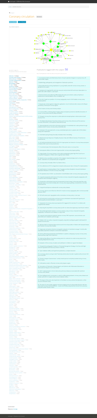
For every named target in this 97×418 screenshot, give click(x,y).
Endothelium (12, 164)
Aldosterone (12, 387)
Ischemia (11, 147)
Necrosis (11, 250)
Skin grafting (12, 83)
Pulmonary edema (13, 223)
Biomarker (11, 114)
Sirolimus (11, 207)
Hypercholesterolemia (14, 298)
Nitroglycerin (12, 247)
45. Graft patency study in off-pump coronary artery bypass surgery (54, 263)
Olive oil (11, 243)
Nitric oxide (12, 137)
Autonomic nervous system (16, 372)
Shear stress (12, 213)
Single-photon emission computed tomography (20, 208)
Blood (10, 176)
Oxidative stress (13, 134)
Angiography (12, 102)
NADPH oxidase (13, 253)
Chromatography (13, 350)
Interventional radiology (15, 281)
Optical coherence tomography (16, 135)
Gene (10, 158)
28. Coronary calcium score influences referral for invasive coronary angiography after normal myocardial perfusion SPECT (63, 191)
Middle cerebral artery (14, 262)
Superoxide (12, 201)
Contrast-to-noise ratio (14, 341)
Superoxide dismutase (14, 199)
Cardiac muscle (12, 362)
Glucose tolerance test (14, 310)
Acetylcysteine (12, 392)
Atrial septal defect (13, 177)
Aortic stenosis (12, 179)
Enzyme (11, 162)
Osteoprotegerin (13, 238)
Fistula (10, 316)
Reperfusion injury (13, 216)
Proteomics (12, 226)
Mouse (10, 259)
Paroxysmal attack (13, 231)
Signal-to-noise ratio (14, 211)
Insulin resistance (13, 283)
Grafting (11, 304)
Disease (11, 110)
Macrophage (12, 272)
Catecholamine (12, 355)
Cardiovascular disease (14, 356)
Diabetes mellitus (13, 334)
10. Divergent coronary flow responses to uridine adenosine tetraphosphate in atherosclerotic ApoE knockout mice (62, 117)
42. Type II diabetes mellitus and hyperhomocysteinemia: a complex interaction (56, 250)
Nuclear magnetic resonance (16, 246)
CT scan (11, 85)
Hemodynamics (13, 107)
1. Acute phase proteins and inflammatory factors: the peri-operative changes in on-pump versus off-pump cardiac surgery (62, 78)
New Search (39, 16)
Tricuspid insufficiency (14, 192)
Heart (10, 156)
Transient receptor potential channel (18, 195)
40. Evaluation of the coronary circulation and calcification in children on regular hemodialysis (60, 243)
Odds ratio (11, 105)
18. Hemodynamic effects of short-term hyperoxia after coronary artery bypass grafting (59, 150)
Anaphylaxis (12, 381)
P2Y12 (10, 235)
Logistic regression (13, 97)
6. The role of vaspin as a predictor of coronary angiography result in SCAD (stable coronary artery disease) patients (61, 100)
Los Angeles (12, 146)
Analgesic (11, 384)
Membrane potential (14, 141)
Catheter (11, 353)
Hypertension (12, 153)
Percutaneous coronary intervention (18, 132)
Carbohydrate (12, 363)
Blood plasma (12, 174)
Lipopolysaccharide (14, 275)
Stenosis (11, 82)
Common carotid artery (15, 346)
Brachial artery (12, 173)
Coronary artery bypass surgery (16, 340)
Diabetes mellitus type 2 (15, 332)
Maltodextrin (12, 271)
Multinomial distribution (15, 258)
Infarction (11, 76)
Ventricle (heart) (13, 89)
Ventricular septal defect (15, 184)
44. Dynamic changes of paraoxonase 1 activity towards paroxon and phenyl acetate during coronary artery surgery (62, 259)
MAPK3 (11, 274)
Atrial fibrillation (13, 92)
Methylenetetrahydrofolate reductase (18, 265)
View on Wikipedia (21, 22)
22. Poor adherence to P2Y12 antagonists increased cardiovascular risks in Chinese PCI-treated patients (62, 166)
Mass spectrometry (13, 269)
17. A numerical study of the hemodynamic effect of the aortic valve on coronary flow (58, 147)
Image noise (12, 289)
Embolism (11, 325)
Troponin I (11, 123)
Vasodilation (12, 186)
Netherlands (12, 249)
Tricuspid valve (12, 190)
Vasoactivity (12, 122)
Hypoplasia (12, 290)
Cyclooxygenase (13, 165)
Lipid (10, 277)
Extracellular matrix (14, 319)
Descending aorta (13, 335)
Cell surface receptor (14, 170)
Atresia (10, 374)
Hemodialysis (12, 302)
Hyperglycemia (12, 296)
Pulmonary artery (13, 225)
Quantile (11, 219)
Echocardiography (13, 88)
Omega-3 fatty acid (13, 241)
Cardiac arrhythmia (13, 113)
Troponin (11, 189)
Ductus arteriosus (13, 329)
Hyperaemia (12, 155)
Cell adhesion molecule (14, 352)
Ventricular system (13, 120)
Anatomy (11, 119)
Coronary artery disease (15, 77)
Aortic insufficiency (13, 380)
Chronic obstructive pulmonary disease (18, 349)
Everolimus (12, 320)
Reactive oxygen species (15, 217)
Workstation (12, 183)
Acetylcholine (12, 393)
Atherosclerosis (13, 79)
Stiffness (11, 126)
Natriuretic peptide (13, 252)
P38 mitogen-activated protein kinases (18, 234)
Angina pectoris (13, 180)
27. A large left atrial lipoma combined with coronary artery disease (54, 187)
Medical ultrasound (14, 143)
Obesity (11, 244)
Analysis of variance (14, 383)
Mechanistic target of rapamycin (17, 267)
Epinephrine (12, 322)
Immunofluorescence (14, 287)
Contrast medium (13, 343)
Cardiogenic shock (13, 359)
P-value (11, 237)
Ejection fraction (13, 328)
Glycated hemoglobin (14, 308)
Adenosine (11, 390)
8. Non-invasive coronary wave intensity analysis (49, 108)
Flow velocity (12, 159)
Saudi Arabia (12, 214)
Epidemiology (12, 323)
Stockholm (11, 204)
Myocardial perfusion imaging (16, 256)
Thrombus (11, 196)
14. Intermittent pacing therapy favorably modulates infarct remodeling (55, 134)
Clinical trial (12, 347)
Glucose (11, 311)
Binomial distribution (14, 371)
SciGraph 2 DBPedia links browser (19, 1)
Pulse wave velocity (14, 220)
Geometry (11, 313)
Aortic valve (12, 94)
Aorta (10, 101)
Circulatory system (13, 111)
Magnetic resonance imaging (16, 144)
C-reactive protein (13, 366)
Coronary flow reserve (14, 338)
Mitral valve (12, 138)
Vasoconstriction (13, 95)
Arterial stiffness (13, 378)
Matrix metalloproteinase (15, 268)
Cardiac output (12, 360)
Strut (10, 202)
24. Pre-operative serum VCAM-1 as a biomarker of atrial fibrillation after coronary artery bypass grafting (63, 173)
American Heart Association (16, 182)
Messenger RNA (13, 140)
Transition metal (13, 193)
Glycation (11, 307)
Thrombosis (12, 125)
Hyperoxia (11, 295)
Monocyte (11, 261)
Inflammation (12, 286)
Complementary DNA (14, 344)
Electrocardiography (14, 108)
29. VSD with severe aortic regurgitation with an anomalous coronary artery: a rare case (59, 195)
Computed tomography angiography (18, 99)
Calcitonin (11, 365)
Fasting (11, 161)
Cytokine (11, 337)
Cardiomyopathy (13, 357)
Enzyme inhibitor (13, 98)
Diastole (11, 331)
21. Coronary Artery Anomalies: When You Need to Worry (51, 162)
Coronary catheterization (15, 80)
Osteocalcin (12, 240)
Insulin (10, 284)
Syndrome (11, 86)
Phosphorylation (13, 131)
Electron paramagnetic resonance (17, 326)
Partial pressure (13, 229)
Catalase (11, 171)
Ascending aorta (13, 377)
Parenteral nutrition (14, 232)
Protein (11, 129)
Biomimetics (12, 369)
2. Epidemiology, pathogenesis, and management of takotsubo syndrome (55, 82)
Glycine (11, 305)
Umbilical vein (12, 187)
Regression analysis (14, 128)
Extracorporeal (12, 317)
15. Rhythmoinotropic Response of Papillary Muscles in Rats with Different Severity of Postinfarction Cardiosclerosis (61, 138)
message (15, 409)
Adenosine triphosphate (15, 389)
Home (10, 6)
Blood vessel (12, 368)
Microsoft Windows (14, 264)
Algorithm (11, 386)
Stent (10, 104)
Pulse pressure (12, 222)
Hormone (11, 299)
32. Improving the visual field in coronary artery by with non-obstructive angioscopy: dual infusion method (63, 207)
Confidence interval (14, 167)
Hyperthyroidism (13, 293)
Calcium (11, 91)
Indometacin (12, 152)
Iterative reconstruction (14, 280)
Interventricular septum (15, 149)
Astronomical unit (13, 375)
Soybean (11, 205)
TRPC (10, 198)
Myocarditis (12, 255)
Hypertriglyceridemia (14, 292)
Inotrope (11, 150)
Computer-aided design (15, 168)
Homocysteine (12, 301)
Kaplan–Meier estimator (15, 278)
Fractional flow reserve (14, 314)
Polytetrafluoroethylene (15, 228)
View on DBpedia (13, 22)
